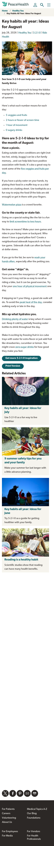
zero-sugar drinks (24, 347)
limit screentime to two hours (25, 222)
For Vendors (33, 831)
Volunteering (9, 818)
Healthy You (18, 11)
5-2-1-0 (37, 33)
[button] (42, 5)
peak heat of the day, (31, 302)
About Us (7, 822)
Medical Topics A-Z (37, 809)
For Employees (10, 831)
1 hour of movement (16, 125)
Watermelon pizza (11, 205)
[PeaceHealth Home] (16, 4)
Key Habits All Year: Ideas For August (24, 14)
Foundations (33, 818)
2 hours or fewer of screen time (22, 120)
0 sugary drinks (14, 130)
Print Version (12, 366)
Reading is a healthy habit (21, 559)
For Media (7, 836)
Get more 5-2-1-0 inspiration (21, 358)
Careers (6, 813)
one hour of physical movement (30, 286)
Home (5, 11)
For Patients (8, 809)
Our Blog (32, 813)
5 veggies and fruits (16, 115)
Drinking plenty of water (15, 319)
